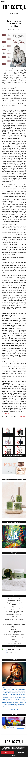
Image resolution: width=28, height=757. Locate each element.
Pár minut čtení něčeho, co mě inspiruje (14, 628)
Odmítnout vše (21, 752)
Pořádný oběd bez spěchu (14, 631)
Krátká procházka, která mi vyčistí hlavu (14, 608)
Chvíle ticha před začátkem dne (14, 611)
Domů (12, 13)
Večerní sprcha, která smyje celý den (14, 634)
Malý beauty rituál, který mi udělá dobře (14, 624)
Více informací (8, 749)
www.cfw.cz (5, 413)
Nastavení (14, 755)
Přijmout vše (7, 752)
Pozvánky (16, 13)
